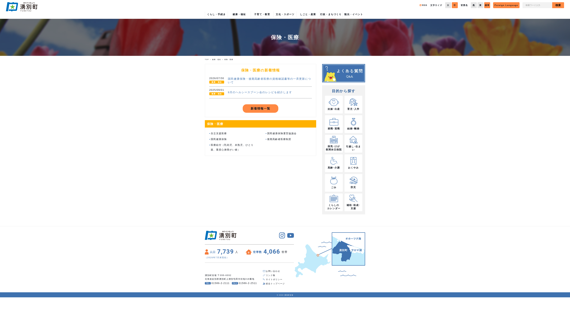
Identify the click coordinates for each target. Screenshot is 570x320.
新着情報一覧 (260, 108)
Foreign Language (506, 5)
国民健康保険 (219, 139)
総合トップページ (275, 283)
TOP (207, 59)
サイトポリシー (274, 279)
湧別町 (22, 6)
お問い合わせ (273, 271)
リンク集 (270, 275)
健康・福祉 (216, 59)
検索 (558, 5)
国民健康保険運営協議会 (282, 133)
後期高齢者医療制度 (279, 139)
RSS (424, 5)
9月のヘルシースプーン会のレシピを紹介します (260, 92)
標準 (487, 5)
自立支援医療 (219, 133)
